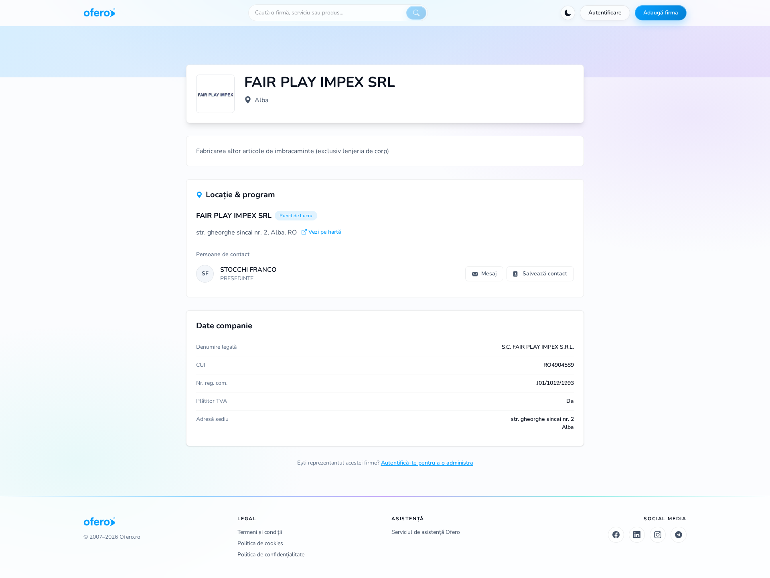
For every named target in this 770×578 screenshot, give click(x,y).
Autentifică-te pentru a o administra (427, 463)
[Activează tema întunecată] (568, 13)
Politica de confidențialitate (270, 554)
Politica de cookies (260, 543)
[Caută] (416, 13)
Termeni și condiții (259, 532)
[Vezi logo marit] (215, 94)
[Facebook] (616, 535)
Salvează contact (545, 273)
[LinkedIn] (637, 535)
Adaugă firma (660, 12)
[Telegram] (679, 535)
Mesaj (488, 273)
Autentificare (605, 12)
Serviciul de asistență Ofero (425, 532)
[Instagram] (658, 535)
